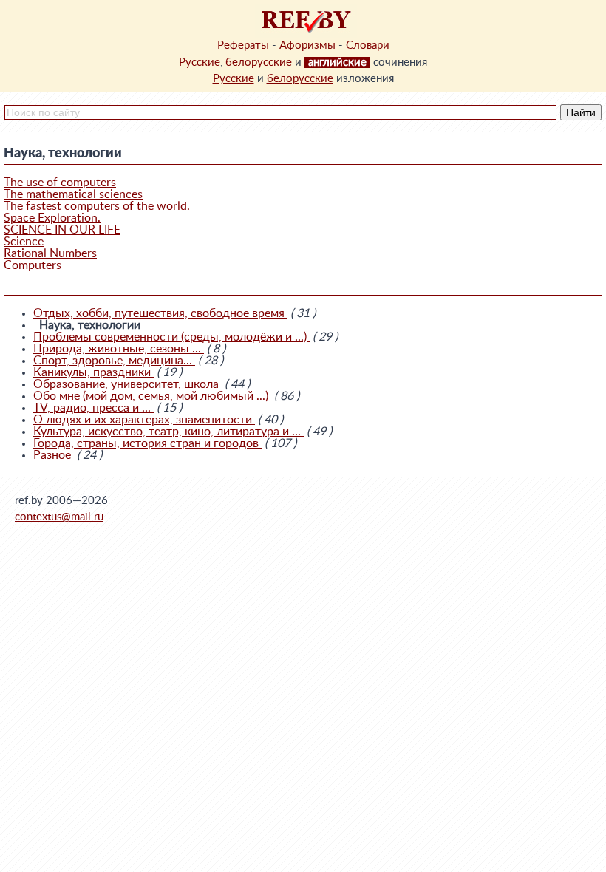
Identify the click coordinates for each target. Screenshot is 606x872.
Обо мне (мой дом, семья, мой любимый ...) (152, 396)
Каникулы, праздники (93, 372)
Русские (199, 62)
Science (24, 242)
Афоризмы (307, 45)
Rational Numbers (50, 253)
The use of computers (60, 182)
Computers (32, 265)
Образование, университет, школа (127, 384)
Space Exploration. (52, 218)
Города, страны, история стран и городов (147, 443)
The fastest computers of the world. (97, 206)
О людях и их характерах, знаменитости (144, 420)
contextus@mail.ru (59, 516)
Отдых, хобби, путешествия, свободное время (160, 313)
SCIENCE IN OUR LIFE (62, 230)
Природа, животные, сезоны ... (118, 349)
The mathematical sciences (73, 194)
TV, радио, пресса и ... (93, 408)
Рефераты (243, 45)
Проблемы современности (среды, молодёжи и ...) (171, 337)
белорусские (258, 62)
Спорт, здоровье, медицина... (114, 361)
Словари (367, 45)
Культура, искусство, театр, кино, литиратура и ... (168, 431)
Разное (53, 455)
